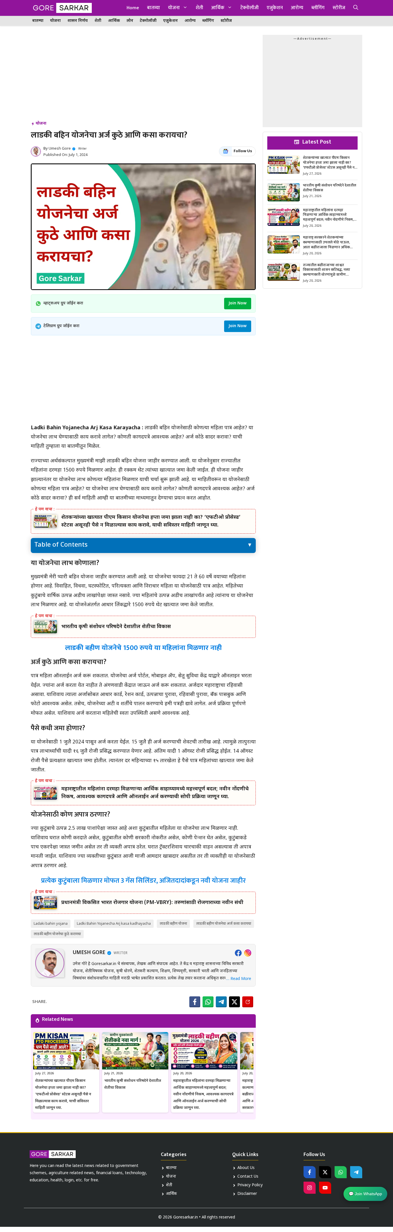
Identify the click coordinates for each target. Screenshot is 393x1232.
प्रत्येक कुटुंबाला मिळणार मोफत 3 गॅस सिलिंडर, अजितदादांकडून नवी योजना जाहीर (143, 880)
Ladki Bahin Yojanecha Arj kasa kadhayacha (114, 923)
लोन (130, 21)
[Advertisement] (143, 77)
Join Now (238, 303)
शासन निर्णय (77, 21)
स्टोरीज (339, 8)
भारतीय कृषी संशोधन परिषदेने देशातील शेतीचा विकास (116, 626)
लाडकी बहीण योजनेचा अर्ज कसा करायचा (223, 923)
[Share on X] (234, 1001)
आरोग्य (297, 8)
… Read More (238, 979)
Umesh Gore (60, 148)
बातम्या (153, 8)
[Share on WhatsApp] (208, 1001)
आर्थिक (217, 8)
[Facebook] (238, 952)
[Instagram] (247, 952)
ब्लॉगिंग (318, 8)
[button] (355, 8)
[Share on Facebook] (194, 1001)
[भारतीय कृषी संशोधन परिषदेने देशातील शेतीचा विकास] (45, 626)
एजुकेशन (275, 8)
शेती (199, 8)
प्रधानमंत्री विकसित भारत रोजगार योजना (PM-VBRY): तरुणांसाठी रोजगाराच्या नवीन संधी (152, 902)
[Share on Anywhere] (247, 1001)
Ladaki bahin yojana (51, 923)
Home (133, 8)
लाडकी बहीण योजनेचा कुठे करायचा (57, 934)
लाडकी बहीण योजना (173, 923)
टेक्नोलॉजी (249, 8)
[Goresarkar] (61, 8)
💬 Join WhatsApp (365, 1195)
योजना (174, 8)
